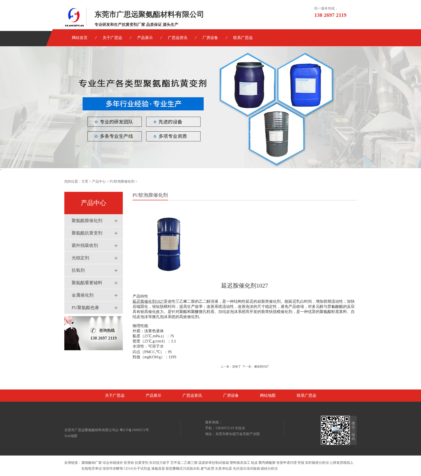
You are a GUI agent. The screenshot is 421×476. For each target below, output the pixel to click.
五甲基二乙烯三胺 (184, 463)
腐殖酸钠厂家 (91, 463)
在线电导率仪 (91, 468)
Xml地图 (70, 436)
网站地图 (268, 395)
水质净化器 (223, 468)
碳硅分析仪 (269, 468)
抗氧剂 (78, 270)
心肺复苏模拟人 (342, 463)
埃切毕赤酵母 (113, 468)
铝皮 (254, 463)
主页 (84, 181)
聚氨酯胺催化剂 (87, 220)
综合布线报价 (113, 463)
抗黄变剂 (141, 463)
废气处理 (207, 468)
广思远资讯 (177, 38)
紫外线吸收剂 (85, 245)
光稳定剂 (80, 257)
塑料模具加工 (240, 463)
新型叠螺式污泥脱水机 (183, 468)
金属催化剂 (83, 295)
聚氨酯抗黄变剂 (87, 233)
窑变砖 (129, 463)
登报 (300, 463)
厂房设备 (210, 38)
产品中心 (99, 181)
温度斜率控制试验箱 (213, 463)
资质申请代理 (286, 463)
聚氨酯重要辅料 (87, 282)
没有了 (236, 366)
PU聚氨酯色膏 (85, 307)
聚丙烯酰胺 (267, 463)
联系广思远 (243, 38)
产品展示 (145, 38)
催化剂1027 (261, 366)
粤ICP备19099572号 (134, 430)
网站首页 (79, 38)
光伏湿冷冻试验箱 (246, 468)
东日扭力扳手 (159, 463)
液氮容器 (158, 468)
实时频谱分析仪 (317, 463)
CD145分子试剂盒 (137, 468)
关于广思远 (112, 38)
